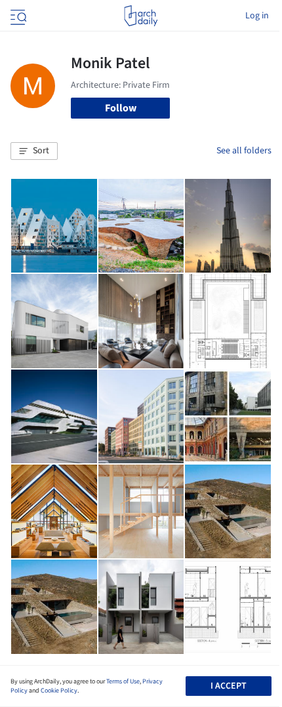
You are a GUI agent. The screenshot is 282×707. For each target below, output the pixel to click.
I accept (229, 686)
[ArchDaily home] (140, 15)
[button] (34, 151)
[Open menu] (17, 16)
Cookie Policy (59, 690)
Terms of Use (123, 681)
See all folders (244, 150)
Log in (257, 15)
